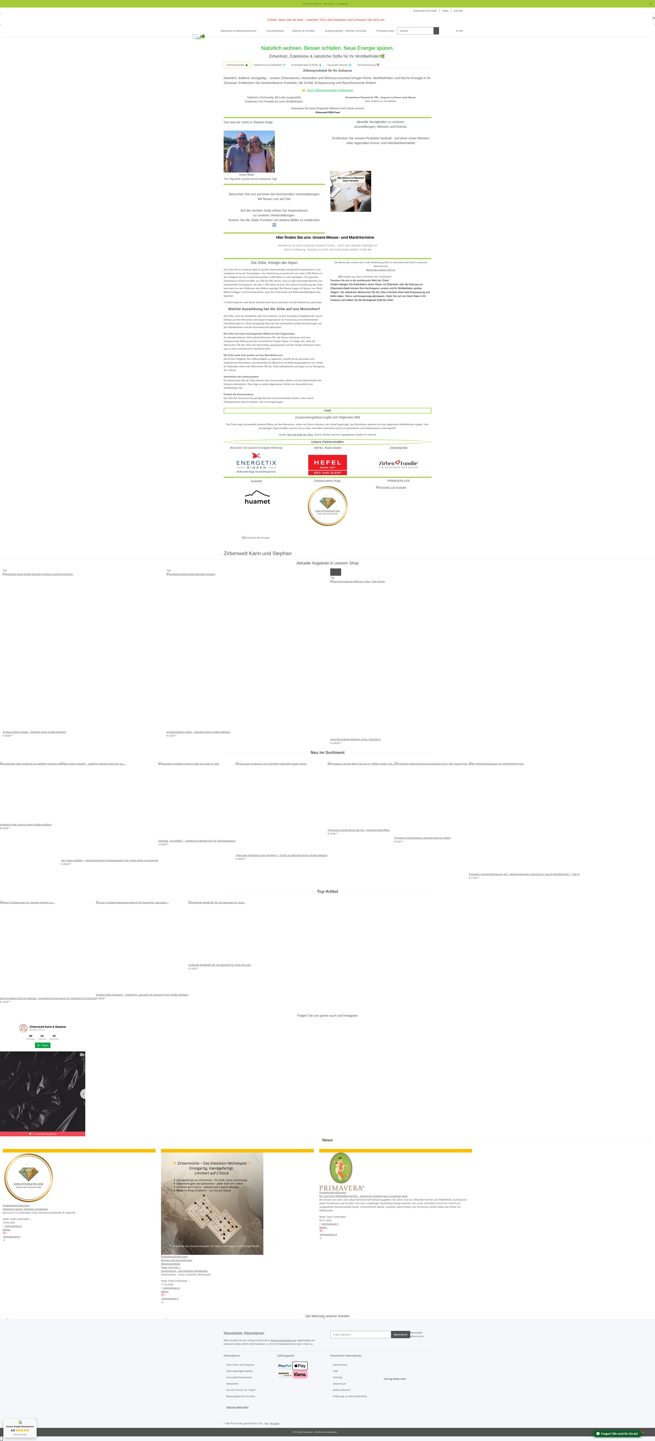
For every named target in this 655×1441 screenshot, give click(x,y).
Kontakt (458, 10)
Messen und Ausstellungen (176, 1260)
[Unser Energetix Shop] (256, 462)
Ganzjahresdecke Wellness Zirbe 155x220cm (355, 739)
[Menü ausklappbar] (194, 28)
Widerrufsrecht (341, 1390)
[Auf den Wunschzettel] (338, 572)
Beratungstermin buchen (240, 1396)
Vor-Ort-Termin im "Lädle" (241, 1390)
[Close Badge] (36, 1419)
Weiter (7, 1229)
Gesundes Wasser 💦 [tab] (339, 64)
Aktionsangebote (170, 1263)
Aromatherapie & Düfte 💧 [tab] (306, 64)
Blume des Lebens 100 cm (380, 270)
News (445, 10)
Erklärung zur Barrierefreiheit (350, 1396)
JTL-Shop (648, 1432)
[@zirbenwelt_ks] (23, 1028)
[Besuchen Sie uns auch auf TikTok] (226, 1417)
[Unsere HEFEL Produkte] (327, 463)
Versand (274, 1423)
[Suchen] (436, 30)
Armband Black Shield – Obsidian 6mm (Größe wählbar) (198, 732)
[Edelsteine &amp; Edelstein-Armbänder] (79, 1178)
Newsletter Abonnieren (417, 1334)
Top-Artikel (327, 891)
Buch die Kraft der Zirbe (300, 434)
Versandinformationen (239, 1377)
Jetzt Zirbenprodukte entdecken (330, 90)
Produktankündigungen (16, 1205)
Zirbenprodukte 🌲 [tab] (237, 64)
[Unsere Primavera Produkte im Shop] (391, 487)
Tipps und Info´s (170, 1267)
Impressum (339, 1383)
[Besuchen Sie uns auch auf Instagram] (226, 1413)
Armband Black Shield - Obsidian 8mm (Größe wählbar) (34, 732)
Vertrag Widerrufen (395, 1378)
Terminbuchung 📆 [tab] (368, 64)
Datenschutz (340, 1364)
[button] (444, 31)
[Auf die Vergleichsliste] (333, 572)
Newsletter (232, 1383)
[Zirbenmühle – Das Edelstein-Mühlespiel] (237, 1204)
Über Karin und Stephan (240, 1364)
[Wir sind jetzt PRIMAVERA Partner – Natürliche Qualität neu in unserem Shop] (395, 1172)
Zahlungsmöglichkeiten (239, 1371)
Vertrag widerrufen (237, 1407)
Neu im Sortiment (328, 752)
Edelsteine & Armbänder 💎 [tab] (270, 64)
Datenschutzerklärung (283, 1340)
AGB (335, 1371)
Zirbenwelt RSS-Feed (425, 10)
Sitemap (337, 1377)
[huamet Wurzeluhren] (256, 496)
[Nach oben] (1, 1438)
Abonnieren (400, 1334)
